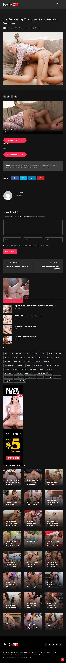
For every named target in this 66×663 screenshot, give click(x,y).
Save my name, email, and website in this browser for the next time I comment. (27, 245)
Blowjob (14, 357)
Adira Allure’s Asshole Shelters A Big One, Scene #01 (12, 626)
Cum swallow (17, 361)
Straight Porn (44, 168)
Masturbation (8, 373)
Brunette (22, 357)
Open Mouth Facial (40, 373)
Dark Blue (19, 192)
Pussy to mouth (30, 377)
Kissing (41, 369)
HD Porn (14, 168)
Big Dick (35, 353)
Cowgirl (57, 357)
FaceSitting (20, 365)
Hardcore (15, 369)
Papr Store (18, 654)
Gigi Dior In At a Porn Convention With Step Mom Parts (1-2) (36, 306)
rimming (48, 377)
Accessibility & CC (25, 652)
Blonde (17, 165)
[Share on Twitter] (8, 96)
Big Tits (43, 353)
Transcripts (34, 654)
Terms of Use (14, 652)
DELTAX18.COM (28, 657)
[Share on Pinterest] (15, 96)
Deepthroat (36, 361)
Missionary (19, 373)
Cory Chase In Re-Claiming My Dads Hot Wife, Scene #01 (53, 523)
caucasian (33, 165)
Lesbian (20, 168)
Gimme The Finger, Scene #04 (25, 326)
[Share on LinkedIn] (12, 96)
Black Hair (58, 353)
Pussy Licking (19, 377)
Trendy (52, 301)
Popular (33, 301)
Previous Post (13, 263)
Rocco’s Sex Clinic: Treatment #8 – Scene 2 (32, 605)
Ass (12, 353)
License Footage (43, 654)
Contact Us (6, 652)
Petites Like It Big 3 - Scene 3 (17, 266)
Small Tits (57, 377)
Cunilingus (41, 165)
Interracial (33, 369)
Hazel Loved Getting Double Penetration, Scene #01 (12, 482)
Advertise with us (9, 654)
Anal (6, 353)
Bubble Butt (25, 165)
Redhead (36, 168)
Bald (12, 165)
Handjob (7, 369)
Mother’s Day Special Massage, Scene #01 (52, 503)
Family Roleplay (38, 365)
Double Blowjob (9, 365)
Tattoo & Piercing (20, 381)
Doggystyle (46, 361)
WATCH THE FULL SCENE (15, 140)
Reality (40, 377)
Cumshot (7, 361)
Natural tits (28, 168)
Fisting (55, 165)
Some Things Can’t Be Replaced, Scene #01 (53, 585)
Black (50, 353)
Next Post (53, 263)
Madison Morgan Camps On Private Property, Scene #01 (12, 544)
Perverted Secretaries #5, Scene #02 (32, 523)
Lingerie (49, 369)
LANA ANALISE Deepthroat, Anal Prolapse (32, 544)
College (49, 357)
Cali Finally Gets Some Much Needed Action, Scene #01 (12, 523)
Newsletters (26, 654)
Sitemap (52, 654)
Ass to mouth (20, 353)
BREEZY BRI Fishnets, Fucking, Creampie (28, 316)
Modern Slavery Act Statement (47, 652)
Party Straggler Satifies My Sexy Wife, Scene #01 (32, 626)
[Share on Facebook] (4, 96)
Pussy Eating (8, 377)
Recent (13, 301)
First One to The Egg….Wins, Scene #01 (11, 585)
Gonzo (8, 168)
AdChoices (34, 652)
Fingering (48, 165)
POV (50, 373)
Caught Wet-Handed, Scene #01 (26, 336)
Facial (28, 365)
